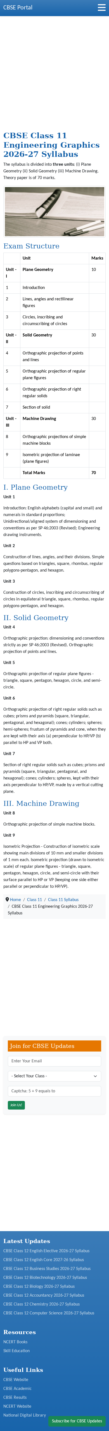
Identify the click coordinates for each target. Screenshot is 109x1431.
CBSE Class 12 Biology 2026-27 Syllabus (39, 1286)
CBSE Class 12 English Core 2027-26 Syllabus (43, 1260)
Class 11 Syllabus (63, 900)
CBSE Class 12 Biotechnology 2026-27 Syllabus (45, 1278)
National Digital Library (24, 1415)
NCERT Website (17, 1406)
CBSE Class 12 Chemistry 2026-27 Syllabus (41, 1304)
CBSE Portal (17, 8)
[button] (102, 9)
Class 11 (34, 900)
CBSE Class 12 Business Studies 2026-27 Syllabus (47, 1269)
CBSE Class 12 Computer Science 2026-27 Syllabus (48, 1313)
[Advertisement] (54, 75)
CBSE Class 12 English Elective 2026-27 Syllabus (46, 1251)
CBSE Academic (17, 1389)
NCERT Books (15, 1342)
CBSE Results (15, 1397)
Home (15, 900)
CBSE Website (15, 1380)
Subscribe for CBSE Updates (77, 1421)
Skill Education (16, 1351)
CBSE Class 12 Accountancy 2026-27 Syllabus (43, 1295)
